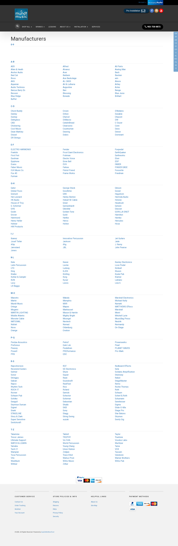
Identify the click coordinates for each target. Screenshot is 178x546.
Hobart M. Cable (70, 200)
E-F (176, 46)
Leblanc (118, 280)
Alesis (118, 81)
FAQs (55, 509)
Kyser (65, 280)
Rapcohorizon (17, 366)
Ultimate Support (18, 440)
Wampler (15, 452)
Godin (13, 212)
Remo (117, 384)
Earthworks (120, 155)
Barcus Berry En (18, 90)
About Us (64, 27)
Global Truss (16, 191)
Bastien (118, 75)
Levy (13, 283)
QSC (65, 354)
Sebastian (67, 401)
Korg (65, 277)
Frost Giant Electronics (73, 152)
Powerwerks (121, 342)
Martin (14, 300)
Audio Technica (17, 87)
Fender (66, 149)
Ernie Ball (67, 161)
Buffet (14, 99)
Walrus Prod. (68, 458)
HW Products (17, 226)
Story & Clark (17, 416)
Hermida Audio (121, 197)
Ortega (14, 306)
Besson (14, 93)
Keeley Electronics (123, 262)
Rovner (14, 392)
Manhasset (68, 309)
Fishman (66, 155)
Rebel (117, 378)
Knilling (66, 274)
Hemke (118, 218)
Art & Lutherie (69, 84)
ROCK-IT (15, 389)
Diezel (14, 135)
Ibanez (14, 238)
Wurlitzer (119, 443)
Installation (80, 27)
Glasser (118, 209)
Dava (117, 129)
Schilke (14, 398)
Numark (118, 303)
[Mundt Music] (38, 14)
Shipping (56, 502)
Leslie (66, 265)
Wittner (14, 464)
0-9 (176, 36)
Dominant (119, 135)
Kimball (118, 268)
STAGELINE (16, 413)
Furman (14, 176)
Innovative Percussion (73, 238)
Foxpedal (119, 149)
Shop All (26, 27)
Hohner (14, 224)
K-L (176, 55)
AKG (13, 81)
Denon (118, 132)
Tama (117, 446)
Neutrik (118, 321)
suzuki (66, 419)
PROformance (69, 351)
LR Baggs (15, 286)
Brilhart (118, 96)
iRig (64, 244)
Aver (65, 72)
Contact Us (19, 502)
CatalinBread (68, 123)
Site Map (94, 505)
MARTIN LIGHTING (19, 312)
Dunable (118, 114)
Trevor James (17, 437)
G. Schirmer (16, 206)
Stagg (65, 413)
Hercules (119, 221)
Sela (117, 369)
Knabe (14, 274)
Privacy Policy (58, 513)
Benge (118, 90)
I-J (176, 52)
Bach (117, 72)
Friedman (119, 173)
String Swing (68, 416)
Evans (13, 164)
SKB (65, 407)
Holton (66, 224)
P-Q (176, 62)
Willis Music (68, 461)
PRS (13, 354)
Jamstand (15, 247)
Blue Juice (119, 93)
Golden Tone (68, 212)
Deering (66, 132)
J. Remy (118, 244)
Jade (117, 241)
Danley (14, 114)
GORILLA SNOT (122, 212)
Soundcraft (68, 381)
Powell (14, 351)
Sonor (13, 375)
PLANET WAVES (122, 348)
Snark (13, 410)
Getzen (118, 206)
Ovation (66, 330)
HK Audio (15, 200)
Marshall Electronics (124, 298)
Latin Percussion (18, 265)
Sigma (118, 404)
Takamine (15, 434)
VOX (117, 449)
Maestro (15, 298)
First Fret (15, 155)
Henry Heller (16, 221)
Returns (56, 505)
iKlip (13, 244)
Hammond (15, 218)
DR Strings (16, 137)
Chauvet (118, 117)
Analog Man (120, 69)
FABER (118, 164)
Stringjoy (15, 378)
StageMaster (121, 381)
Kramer (118, 277)
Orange (14, 330)
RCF (65, 366)
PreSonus (15, 345)
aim (116, 78)
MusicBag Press (122, 318)
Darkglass (15, 120)
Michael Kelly (121, 300)
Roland (66, 389)
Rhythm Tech (16, 387)
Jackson (66, 241)
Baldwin (66, 75)
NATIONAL (16, 321)
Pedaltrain (67, 348)
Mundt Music (17, 303)
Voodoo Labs (121, 440)
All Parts (119, 66)
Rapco (14, 384)
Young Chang (68, 446)
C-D (176, 43)
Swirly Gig (119, 419)
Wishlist (18, 509)
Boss (13, 78)
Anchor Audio (17, 72)
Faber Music (16, 167)
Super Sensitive (18, 419)
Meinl (117, 312)
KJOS (65, 271)
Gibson (118, 188)
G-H (176, 49)
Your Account (19, 513)
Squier (66, 375)
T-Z (176, 68)
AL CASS (67, 81)
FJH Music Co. (17, 170)
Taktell (66, 434)
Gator (13, 188)
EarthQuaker (120, 152)
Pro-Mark (119, 351)
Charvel (66, 117)
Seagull (14, 401)
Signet (14, 407)
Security (56, 516)
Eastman (15, 158)
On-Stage (119, 327)
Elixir (117, 158)
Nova (13, 327)
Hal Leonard (16, 197)
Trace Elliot (68, 455)
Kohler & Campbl (18, 277)
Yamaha (14, 446)
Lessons (52, 27)
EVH (65, 164)
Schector (67, 395)
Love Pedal (120, 265)
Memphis (67, 300)
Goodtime (67, 191)
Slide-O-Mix (120, 407)
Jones (14, 250)
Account (142, 2)
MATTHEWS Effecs (124, 306)
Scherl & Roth (121, 395)
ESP (117, 161)
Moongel (67, 318)
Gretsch (14, 194)
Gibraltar (66, 209)
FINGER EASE (121, 167)
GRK (65, 194)
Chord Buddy (16, 111)
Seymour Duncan (18, 404)
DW (116, 120)
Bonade (66, 96)
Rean (65, 378)
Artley (117, 84)
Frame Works (69, 173)
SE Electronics (69, 369)
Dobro (65, 135)
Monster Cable (17, 318)
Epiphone (15, 161)
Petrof (66, 342)
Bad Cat (14, 75)
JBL (64, 247)
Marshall (119, 309)
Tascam (118, 452)
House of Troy (17, 203)
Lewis (65, 283)
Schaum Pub (16, 395)
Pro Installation (133, 10)
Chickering (15, 126)
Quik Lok (67, 345)
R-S (176, 65)
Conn (117, 126)
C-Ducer (118, 123)
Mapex (66, 306)
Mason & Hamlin (70, 312)
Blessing (67, 93)
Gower (118, 191)
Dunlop (14, 117)
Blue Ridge (16, 96)
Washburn (15, 461)
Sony (65, 410)
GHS (13, 209)
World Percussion (71, 443)
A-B (176, 40)
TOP (176, 33)
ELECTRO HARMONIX (21, 149)
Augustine (67, 87)
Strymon (118, 416)
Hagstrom (119, 194)
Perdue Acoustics (19, 342)
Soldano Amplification (125, 372)
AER (13, 66)
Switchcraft (16, 422)
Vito (12, 458)
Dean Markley (17, 132)
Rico (65, 387)
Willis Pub (119, 461)
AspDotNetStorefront (47, 532)
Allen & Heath (17, 69)
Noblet (14, 324)
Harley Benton (69, 197)
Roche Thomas (121, 387)
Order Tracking (20, 505)
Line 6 (118, 283)
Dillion (66, 114)
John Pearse (121, 247)
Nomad (66, 324)
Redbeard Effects (123, 366)
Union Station (69, 449)
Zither (65, 464)
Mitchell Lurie (121, 315)
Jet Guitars (120, 238)
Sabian (14, 381)
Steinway (119, 375)
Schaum (118, 392)
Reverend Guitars (18, 369)
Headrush (119, 203)
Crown (66, 111)
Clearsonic (67, 126)
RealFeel (67, 384)
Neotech (66, 321)
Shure (65, 372)
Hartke (66, 218)
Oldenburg (67, 327)
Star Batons (120, 413)
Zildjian (66, 452)
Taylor (117, 434)
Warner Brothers (122, 458)
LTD (12, 268)
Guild (65, 215)
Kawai (65, 262)
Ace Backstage (69, 78)
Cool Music (16, 129)
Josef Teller (16, 241)
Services (96, 27)
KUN (13, 280)
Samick (66, 392)
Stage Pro (119, 410)
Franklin (14, 152)
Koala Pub (119, 274)
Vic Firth (66, 440)
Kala (13, 262)
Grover (14, 215)
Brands (39, 27)
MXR (65, 303)
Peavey (14, 348)
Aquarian (15, 84)
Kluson (118, 271)
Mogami (14, 309)
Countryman (68, 129)
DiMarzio (67, 120)
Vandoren (119, 455)
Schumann (119, 398)
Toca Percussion (18, 455)
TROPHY (67, 437)
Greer (65, 203)
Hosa (117, 224)
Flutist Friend (69, 170)
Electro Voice (69, 158)
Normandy (119, 324)
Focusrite (119, 170)
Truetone (119, 437)
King (13, 271)
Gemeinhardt (68, 206)
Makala (66, 298)
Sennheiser (120, 401)
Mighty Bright (69, 315)
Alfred (65, 66)
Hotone (118, 200)
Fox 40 (14, 173)
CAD (13, 123)
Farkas (66, 167)
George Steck (69, 188)
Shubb (66, 404)
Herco (65, 221)
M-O (175, 59)
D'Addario (119, 111)
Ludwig (66, 268)
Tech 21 (14, 449)
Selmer (14, 372)
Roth (117, 389)
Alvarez (66, 69)
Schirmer (67, 398)
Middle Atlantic (17, 315)
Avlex (117, 87)
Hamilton (119, 215)
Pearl (117, 345)
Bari (64, 90)
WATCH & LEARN (18, 443)
